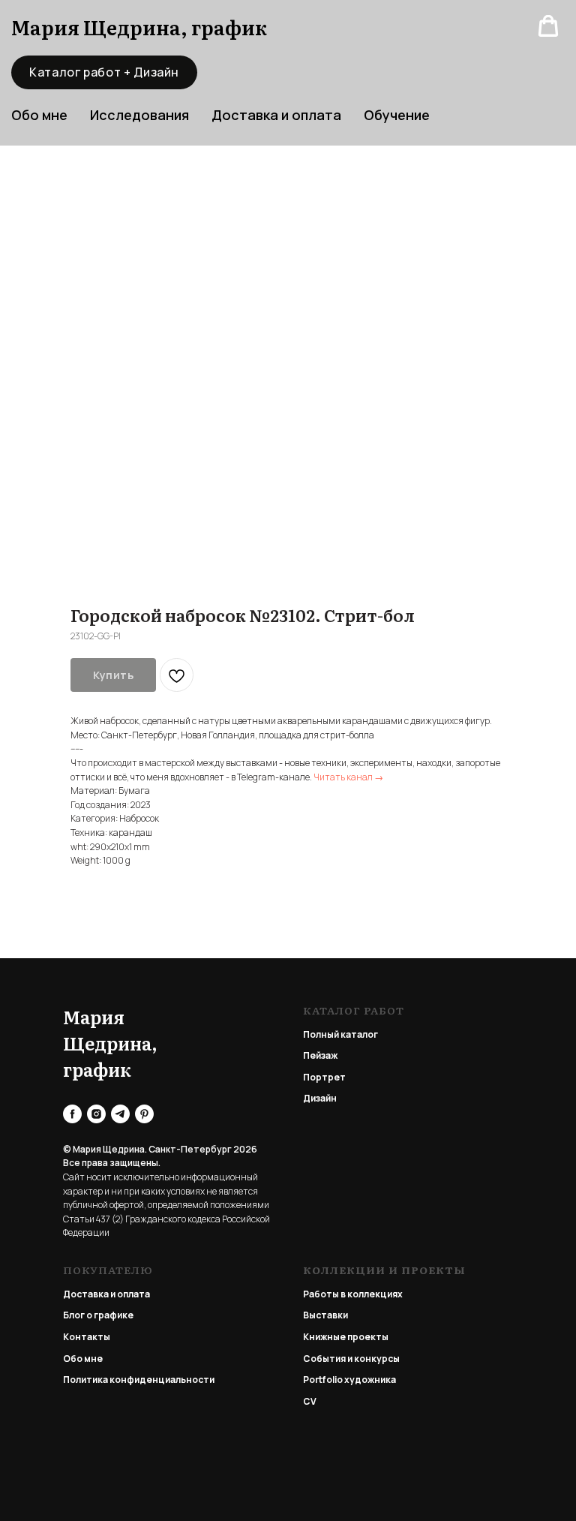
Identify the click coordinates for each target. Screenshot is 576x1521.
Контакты (86, 1336)
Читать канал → (348, 777)
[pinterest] (144, 1114)
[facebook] (72, 1114)
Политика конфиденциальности (138, 1379)
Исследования (139, 115)
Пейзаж (320, 1055)
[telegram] (120, 1114)
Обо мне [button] (39, 115)
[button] (548, 26)
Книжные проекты (345, 1336)
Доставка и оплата (276, 115)
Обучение (397, 115)
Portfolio (323, 1379)
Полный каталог (340, 1034)
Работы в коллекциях (353, 1294)
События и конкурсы (351, 1358)
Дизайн (320, 1098)
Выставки (325, 1315)
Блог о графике (98, 1315)
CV (309, 1401)
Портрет (324, 1077)
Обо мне (83, 1358)
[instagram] (96, 1114)
